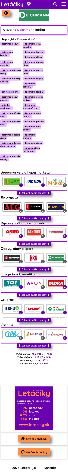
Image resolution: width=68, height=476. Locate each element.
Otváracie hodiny (36, 452)
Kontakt (50, 468)
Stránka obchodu (36, 438)
